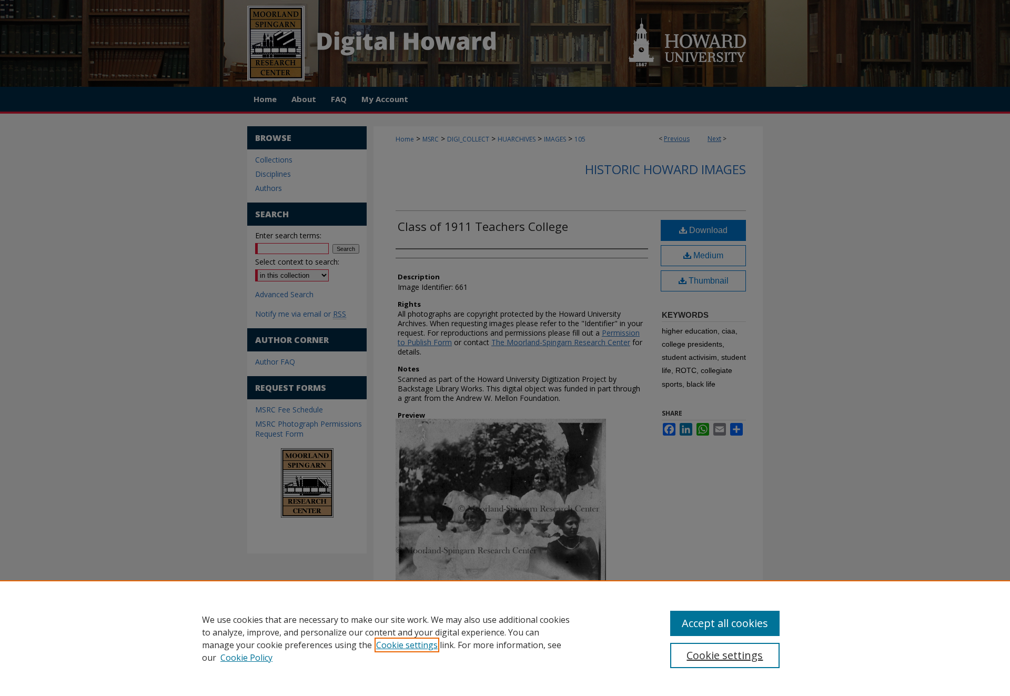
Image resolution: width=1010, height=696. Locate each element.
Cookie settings (407, 645)
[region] (505, 638)
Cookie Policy (246, 657)
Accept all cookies (725, 623)
